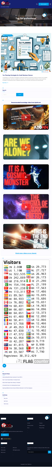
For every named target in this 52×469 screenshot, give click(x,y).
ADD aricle (15, 447)
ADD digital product (16, 450)
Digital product (42, 425)
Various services (30, 425)
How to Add (3, 447)
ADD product (3, 450)
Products (40, 423)
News (28, 428)
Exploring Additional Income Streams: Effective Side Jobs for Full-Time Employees (17, 388)
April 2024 (6, 401)
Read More (5, 82)
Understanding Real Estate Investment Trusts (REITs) (12, 377)
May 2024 (5, 398)
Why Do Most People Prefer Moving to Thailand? (11, 382)
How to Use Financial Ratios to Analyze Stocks (11, 380)
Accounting (7, 35)
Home (16, 15)
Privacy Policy (41, 428)
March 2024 (6, 404)
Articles (10, 35)
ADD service (3, 452)
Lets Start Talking (7, 438)
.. (27, 430)
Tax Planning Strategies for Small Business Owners (27, 15)
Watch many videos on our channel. (26, 253)
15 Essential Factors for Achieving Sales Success (11, 385)
